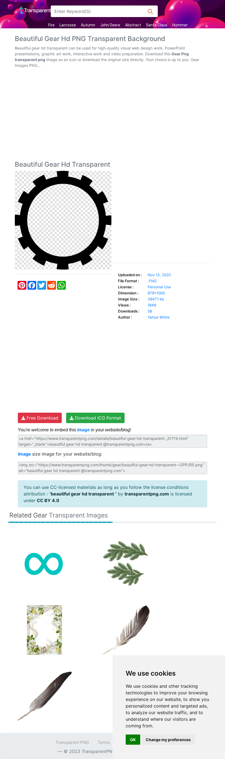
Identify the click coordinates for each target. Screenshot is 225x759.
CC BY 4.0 (48, 500)
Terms (104, 742)
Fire (51, 25)
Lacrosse (68, 25)
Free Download (41, 418)
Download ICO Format (97, 418)
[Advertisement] (112, 115)
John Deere (110, 25)
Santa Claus (156, 25)
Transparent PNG (72, 742)
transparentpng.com (147, 494)
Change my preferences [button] (168, 739)
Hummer (180, 25)
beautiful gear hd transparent (83, 494)
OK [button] (133, 739)
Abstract (133, 25)
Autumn (88, 25)
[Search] (150, 11)
